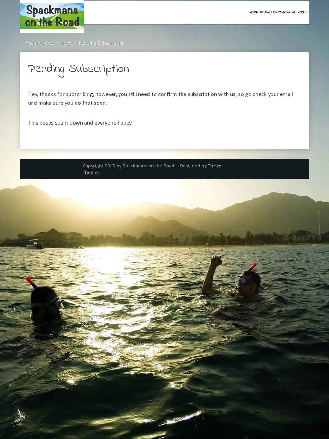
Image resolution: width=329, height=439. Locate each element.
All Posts (299, 12)
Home (254, 12)
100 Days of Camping (275, 12)
